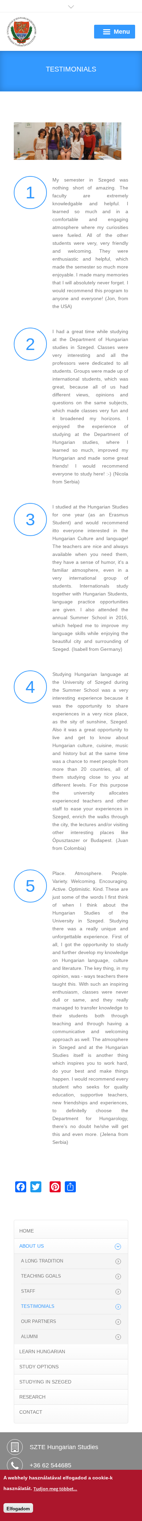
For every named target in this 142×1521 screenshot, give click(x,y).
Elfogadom (18, 1508)
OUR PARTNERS (38, 1321)
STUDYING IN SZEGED (45, 1382)
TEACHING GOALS (41, 1276)
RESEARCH (32, 1397)
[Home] (21, 31)
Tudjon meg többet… (55, 1489)
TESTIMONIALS (37, 1306)
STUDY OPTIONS (39, 1366)
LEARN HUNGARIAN (42, 1351)
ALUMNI (29, 1336)
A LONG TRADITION (42, 1261)
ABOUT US (31, 1246)
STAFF (28, 1291)
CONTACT (30, 1412)
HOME (26, 1231)
